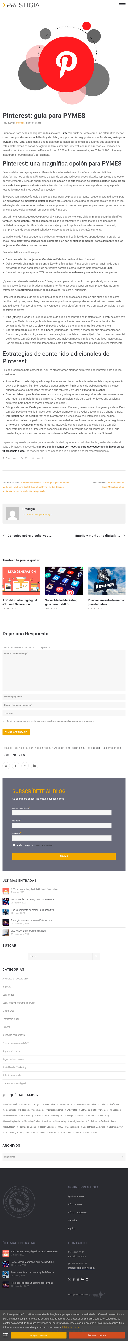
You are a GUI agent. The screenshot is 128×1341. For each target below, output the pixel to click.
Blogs (37, 1104)
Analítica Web (10, 1104)
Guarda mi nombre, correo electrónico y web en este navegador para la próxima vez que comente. (50, 721)
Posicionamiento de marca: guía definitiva (32, 910)
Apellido (17, 833)
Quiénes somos (76, 1196)
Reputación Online (27, 1127)
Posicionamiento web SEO (15, 1043)
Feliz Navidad (10, 1115)
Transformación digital (14, 1083)
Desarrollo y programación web (18, 1002)
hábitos (80, 1115)
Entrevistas (72, 1110)
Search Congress (48, 1127)
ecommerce (38, 1110)
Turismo (52, 1132)
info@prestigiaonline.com (81, 1267)
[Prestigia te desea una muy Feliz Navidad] (5, 922)
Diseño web (8, 1010)
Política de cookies (71, 1327)
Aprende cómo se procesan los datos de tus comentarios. (88, 747)
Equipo (71, 1228)
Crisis (102, 1104)
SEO (61, 1127)
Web (42, 491)
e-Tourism (25, 1110)
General (6, 1027)
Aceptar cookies (38, 1335)
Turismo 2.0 (65, 1132)
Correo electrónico (21, 808)
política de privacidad (43, 845)
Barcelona (25, 1104)
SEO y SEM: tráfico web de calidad (28, 930)
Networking (60, 1121)
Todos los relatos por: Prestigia (37, 514)
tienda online (38, 1132)
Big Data (6, 986)
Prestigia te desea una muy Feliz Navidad (32, 920)
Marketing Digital (22, 487)
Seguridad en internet (13, 1059)
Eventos (104, 1110)
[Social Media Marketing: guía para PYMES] (5, 901)
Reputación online (11, 1051)
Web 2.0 (96, 1132)
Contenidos (8, 994)
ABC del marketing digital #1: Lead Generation (34, 889)
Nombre (17, 820)
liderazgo (92, 1115)
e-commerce (10, 1110)
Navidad (47, 1121)
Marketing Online (39, 487)
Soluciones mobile (11, 1075)
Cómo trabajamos (77, 1212)
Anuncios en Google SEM (15, 978)
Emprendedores (55, 1110)
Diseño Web (114, 1104)
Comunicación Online (31, 482)
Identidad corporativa (13, 1035)
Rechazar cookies (97, 1335)
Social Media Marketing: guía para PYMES (32, 899)
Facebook (65, 482)
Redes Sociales (56, 487)
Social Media (8, 491)
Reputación (9, 1127)
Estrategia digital (50, 482)
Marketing (7, 487)
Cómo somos (75, 1204)
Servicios (72, 1220)
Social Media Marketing (27, 491)
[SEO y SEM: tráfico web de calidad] (5, 932)
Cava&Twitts (49, 1104)
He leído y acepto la (34, 845)
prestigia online (77, 1121)
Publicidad (92, 1121)
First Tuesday (26, 1115)
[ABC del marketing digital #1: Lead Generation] (5, 891)
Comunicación (65, 1104)
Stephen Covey (116, 1127)
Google (70, 1115)
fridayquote (57, 1115)
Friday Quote (43, 1115)
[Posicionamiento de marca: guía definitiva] (5, 912)
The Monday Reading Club (16, 1132)
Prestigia (28, 509)
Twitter (77, 1132)
